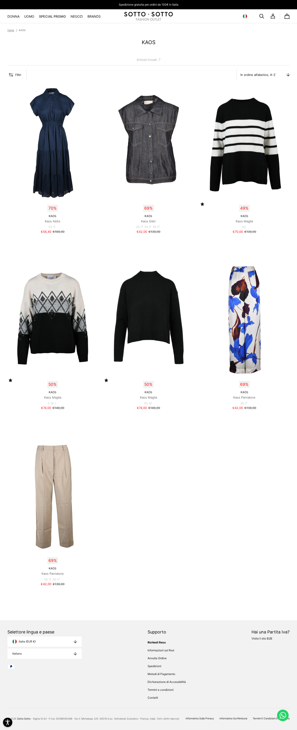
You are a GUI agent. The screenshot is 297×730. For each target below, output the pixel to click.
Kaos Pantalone (244, 397)
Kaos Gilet (148, 221)
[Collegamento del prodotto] (52, 159)
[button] (246, 16)
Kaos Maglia (244, 221)
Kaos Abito (52, 221)
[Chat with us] (283, 715)
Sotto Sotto (23, 718)
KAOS (52, 216)
